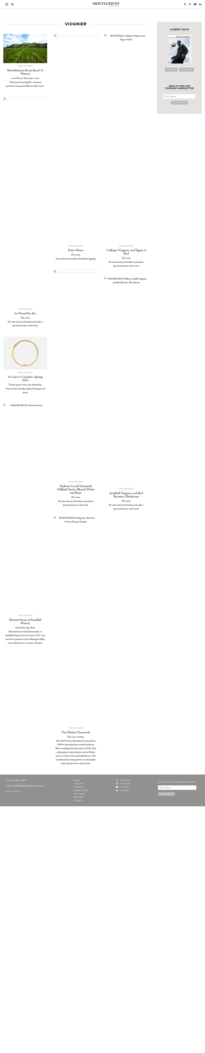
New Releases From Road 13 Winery (25, 72)
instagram (125, 784)
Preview (171, 70)
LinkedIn (200, 4)
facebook (125, 780)
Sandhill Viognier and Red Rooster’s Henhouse (126, 495)
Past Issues (79, 794)
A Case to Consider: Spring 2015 (25, 379)
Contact (78, 800)
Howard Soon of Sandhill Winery (25, 621)
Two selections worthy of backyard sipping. (76, 258)
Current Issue (81, 790)
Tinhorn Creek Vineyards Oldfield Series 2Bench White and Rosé (76, 489)
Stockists (79, 784)
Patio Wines (75, 250)
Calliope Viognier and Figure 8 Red (126, 252)
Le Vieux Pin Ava (25, 313)
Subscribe (186, 70)
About (77, 780)
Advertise (79, 787)
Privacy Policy (12, 792)
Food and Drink (25, 66)
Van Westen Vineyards (76, 732)
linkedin (124, 790)
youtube (124, 787)
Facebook (185, 4)
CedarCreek (68, 756)
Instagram (190, 4)
